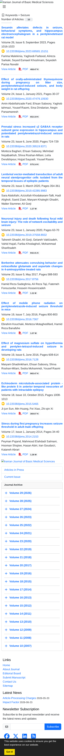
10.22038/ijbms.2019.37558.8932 (26, 234)
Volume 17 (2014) (20, 589)
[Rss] (33, 737)
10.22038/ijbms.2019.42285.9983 (26, 190)
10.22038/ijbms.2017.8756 (22, 279)
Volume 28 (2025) (20, 500)
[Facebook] (7, 737)
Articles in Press (14, 469)
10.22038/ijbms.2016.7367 (22, 319)
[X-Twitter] (16, 737)
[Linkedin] (24, 737)
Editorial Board (12, 673)
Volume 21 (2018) (20, 557)
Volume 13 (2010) (20, 621)
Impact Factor (11, 702)
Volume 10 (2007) (20, 645)
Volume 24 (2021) (20, 533)
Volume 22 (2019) (20, 549)
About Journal (11, 669)
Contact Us (9, 681)
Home (6, 665)
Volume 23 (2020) (20, 541)
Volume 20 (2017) (20, 565)
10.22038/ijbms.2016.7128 (22, 359)
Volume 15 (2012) (20, 605)
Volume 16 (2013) (20, 597)
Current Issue (12, 476)
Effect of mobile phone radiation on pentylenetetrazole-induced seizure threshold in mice (32, 306)
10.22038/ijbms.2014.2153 (22, 436)
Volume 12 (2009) (20, 629)
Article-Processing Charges (19, 698)
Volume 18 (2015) (20, 581)
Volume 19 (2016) (20, 573)
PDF (30, 69)
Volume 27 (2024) (20, 509)
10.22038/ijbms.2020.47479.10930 (27, 98)
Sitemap (8, 685)
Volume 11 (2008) (20, 637)
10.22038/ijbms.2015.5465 (22, 403)
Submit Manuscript (14, 677)
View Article (8, 69)
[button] (39, 745)
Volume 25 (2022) (20, 525)
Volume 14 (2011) (20, 613)
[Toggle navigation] (31, 6)
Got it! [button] (9, 752)
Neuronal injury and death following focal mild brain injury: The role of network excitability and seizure (32, 222)
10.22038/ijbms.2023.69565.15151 (27, 51)
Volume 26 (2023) (20, 517)
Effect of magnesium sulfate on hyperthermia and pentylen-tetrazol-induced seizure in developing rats (32, 346)
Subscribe (53, 726)
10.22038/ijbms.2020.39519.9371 (26, 146)
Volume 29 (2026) (20, 492)
